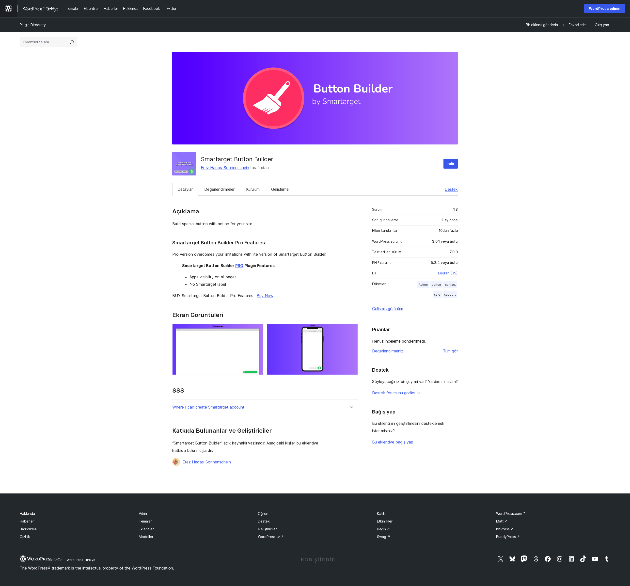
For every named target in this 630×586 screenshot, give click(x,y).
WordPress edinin (604, 8)
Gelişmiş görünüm (387, 308)
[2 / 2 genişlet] (351, 330)
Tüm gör (450, 350)
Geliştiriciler (267, 529)
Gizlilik (25, 537)
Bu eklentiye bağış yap (392, 442)
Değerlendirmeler (219, 189)
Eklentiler (146, 529)
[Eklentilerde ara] (72, 42)
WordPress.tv (271, 537)
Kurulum (253, 189)
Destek (451, 189)
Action (423, 284)
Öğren (263, 513)
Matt (502, 521)
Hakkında (27, 513)
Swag (383, 537)
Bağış (383, 529)
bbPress (505, 529)
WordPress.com (511, 513)
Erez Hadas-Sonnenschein (225, 167)
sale (437, 294)
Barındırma (28, 529)
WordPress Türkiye (81, 560)
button (436, 284)
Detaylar (185, 189)
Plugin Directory (33, 25)
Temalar (145, 521)
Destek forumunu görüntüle (396, 392)
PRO (239, 265)
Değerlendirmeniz (387, 350)
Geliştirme (280, 189)
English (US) (448, 273)
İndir (451, 163)
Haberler (27, 521)
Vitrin (143, 513)
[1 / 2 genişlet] (256, 330)
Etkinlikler (385, 521)
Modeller (146, 537)
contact (450, 284)
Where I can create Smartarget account (208, 407)
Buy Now (265, 295)
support (450, 294)
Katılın (382, 513)
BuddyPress (508, 537)
